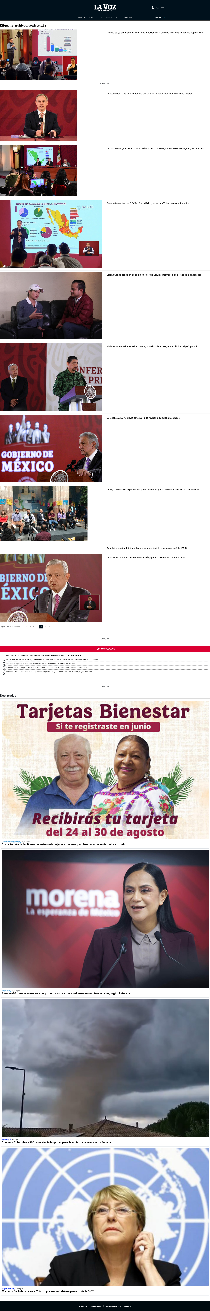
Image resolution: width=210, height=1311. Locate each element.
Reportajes (128, 17)
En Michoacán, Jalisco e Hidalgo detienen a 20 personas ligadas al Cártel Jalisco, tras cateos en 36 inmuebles (52, 659)
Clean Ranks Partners (113, 1306)
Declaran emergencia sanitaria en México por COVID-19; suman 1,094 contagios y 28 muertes (155, 148)
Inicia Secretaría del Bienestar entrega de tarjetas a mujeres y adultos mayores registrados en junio (63, 844)
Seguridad (109, 17)
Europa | (6, 1139)
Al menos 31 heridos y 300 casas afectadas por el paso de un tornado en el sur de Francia (56, 1142)
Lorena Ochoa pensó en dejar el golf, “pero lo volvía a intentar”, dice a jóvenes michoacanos (154, 274)
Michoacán (88, 17)
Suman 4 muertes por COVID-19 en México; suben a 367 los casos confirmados (148, 203)
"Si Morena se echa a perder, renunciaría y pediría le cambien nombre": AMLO (147, 557)
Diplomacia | (9, 1288)
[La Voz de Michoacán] (105, 7)
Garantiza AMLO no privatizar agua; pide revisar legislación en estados (143, 418)
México (118, 17)
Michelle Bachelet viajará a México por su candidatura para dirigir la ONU (48, 1291)
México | (6, 990)
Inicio (80, 17)
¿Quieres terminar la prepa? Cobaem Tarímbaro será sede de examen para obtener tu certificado (46, 667)
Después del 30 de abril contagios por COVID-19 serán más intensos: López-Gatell (149, 93)
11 (45, 627)
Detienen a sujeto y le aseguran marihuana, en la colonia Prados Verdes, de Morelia (40, 663)
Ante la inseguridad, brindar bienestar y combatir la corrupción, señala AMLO (147, 548)
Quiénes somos (96, 1306)
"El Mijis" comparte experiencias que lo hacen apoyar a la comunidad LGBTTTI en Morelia (153, 489)
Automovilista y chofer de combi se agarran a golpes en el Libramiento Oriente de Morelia (43, 655)
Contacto (127, 1306)
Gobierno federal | (11, 841)
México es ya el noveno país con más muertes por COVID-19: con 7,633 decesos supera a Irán (155, 32)
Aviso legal (83, 1306)
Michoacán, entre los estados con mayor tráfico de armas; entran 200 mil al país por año (152, 346)
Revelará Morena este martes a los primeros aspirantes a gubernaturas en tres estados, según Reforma (49, 671)
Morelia (99, 17)
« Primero (16, 627)
